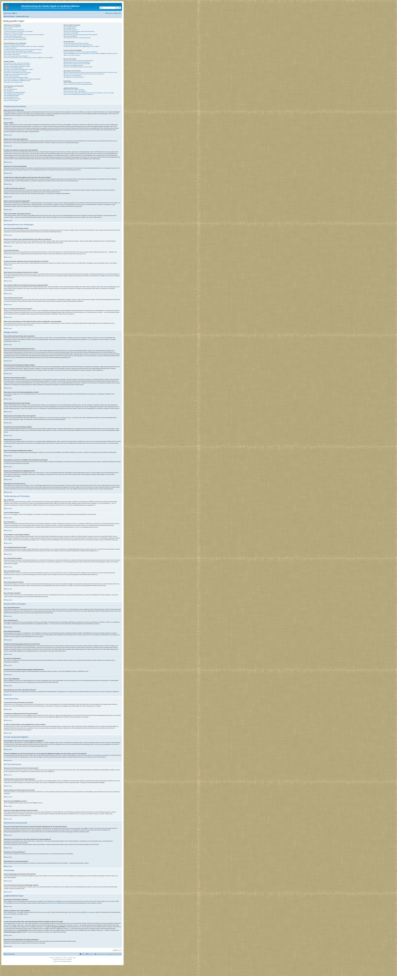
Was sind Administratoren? (70, 26)
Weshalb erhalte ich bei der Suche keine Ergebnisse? (77, 62)
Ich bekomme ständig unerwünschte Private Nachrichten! (78, 44)
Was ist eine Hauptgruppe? (70, 36)
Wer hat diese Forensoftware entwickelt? (74, 89)
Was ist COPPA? (8, 28)
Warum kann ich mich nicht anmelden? (13, 33)
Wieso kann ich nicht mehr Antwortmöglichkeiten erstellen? (18, 69)
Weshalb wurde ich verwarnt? (11, 75)
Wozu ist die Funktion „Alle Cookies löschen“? (15, 39)
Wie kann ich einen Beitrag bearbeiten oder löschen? (17, 64)
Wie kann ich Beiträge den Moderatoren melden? (16, 77)
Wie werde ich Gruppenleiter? (71, 33)
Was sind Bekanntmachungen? (12, 95)
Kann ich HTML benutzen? (10, 89)
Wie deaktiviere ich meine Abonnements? (74, 77)
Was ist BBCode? (8, 87)
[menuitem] (15, 13)
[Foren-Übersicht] (12, 6)
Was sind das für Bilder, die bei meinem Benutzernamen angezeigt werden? (23, 52)
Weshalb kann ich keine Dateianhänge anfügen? (16, 74)
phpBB (57, 957)
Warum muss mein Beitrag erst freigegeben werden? (17, 80)
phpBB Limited (105, 276)
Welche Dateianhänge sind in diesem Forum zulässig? (77, 82)
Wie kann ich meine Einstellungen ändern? (14, 44)
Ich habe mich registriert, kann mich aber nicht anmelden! (18, 31)
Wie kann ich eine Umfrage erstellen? (13, 67)
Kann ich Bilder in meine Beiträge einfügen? (14, 92)
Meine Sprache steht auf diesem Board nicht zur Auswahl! (18, 51)
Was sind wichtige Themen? (11, 97)
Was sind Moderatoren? (70, 28)
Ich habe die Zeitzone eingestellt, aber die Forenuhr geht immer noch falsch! (23, 49)
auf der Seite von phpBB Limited (56, 903)
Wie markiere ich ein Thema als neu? (13, 82)
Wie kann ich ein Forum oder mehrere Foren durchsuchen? (78, 60)
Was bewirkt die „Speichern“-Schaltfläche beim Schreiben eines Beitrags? (22, 79)
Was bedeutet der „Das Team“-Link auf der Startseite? (77, 37)
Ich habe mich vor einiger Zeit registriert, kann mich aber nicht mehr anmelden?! (24, 34)
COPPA (96, 152)
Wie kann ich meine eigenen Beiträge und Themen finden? (78, 67)
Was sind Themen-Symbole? (11, 100)
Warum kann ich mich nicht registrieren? (14, 29)
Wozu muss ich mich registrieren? (12, 26)
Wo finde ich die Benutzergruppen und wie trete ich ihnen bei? (79, 31)
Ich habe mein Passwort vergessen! (13, 36)
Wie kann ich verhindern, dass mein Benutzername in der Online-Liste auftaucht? (24, 46)
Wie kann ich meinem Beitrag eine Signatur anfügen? (17, 66)
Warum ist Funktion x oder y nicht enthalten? (75, 91)
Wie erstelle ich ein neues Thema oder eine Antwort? (17, 63)
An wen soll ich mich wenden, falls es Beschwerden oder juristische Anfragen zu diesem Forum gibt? (89, 92)
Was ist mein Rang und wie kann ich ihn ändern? (16, 56)
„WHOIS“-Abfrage (12, 925)
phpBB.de (117, 276)
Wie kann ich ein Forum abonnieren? (73, 75)
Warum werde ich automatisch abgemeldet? (15, 37)
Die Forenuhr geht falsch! (10, 48)
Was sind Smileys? (8, 90)
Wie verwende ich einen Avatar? (12, 54)
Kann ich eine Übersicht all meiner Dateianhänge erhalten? (78, 84)
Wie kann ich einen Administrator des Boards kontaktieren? (78, 94)
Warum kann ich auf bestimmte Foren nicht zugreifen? (17, 72)
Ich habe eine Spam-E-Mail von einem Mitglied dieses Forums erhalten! (81, 46)
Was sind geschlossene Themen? (12, 98)
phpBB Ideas (84, 912)
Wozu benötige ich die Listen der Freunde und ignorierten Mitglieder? (81, 52)
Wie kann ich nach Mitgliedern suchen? (73, 65)
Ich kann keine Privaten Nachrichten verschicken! (76, 43)
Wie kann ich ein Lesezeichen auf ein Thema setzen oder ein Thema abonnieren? (84, 74)
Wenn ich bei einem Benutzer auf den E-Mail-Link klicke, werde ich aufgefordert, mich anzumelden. (28, 57)
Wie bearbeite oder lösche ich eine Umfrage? (15, 71)
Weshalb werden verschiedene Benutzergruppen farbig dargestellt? (80, 34)
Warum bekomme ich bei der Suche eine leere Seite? (77, 63)
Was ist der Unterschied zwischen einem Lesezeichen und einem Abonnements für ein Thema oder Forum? (90, 72)
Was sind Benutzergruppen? (71, 29)
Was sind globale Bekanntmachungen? (13, 94)
